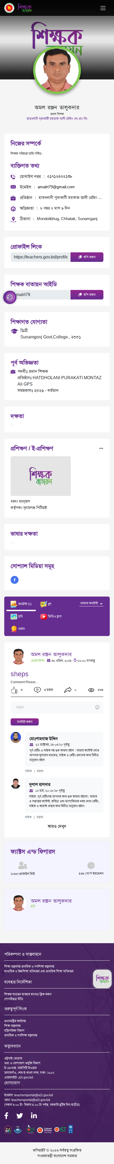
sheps (20, 674)
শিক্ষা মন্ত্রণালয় (12, 1026)
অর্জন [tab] (21, 629)
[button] (14, 690)
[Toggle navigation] (103, 8)
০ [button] (75, 690)
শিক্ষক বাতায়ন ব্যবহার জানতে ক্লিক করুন (27, 994)
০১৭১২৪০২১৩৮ (59, 176)
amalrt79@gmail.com (56, 187)
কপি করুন (89, 257)
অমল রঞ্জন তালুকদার (51, 654)
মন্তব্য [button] (40, 771)
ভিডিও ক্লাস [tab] (54, 616)
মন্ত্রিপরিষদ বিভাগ (14, 1030)
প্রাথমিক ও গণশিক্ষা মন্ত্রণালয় (20, 1035)
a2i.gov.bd (25, 1077)
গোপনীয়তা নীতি (13, 999)
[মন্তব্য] (57, 707)
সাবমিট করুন (24, 722)
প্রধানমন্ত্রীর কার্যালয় (15, 1021)
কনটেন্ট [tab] (24, 604)
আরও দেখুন (57, 826)
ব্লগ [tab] (49, 604)
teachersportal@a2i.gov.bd (33, 1095)
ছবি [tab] (20, 616)
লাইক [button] (28, 771)
